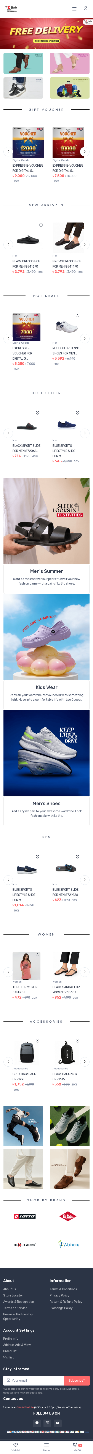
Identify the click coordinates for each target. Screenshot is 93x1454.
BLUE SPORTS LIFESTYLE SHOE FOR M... (24, 456)
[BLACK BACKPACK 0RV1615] (26, 1058)
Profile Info (10, 1338)
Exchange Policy (61, 1308)
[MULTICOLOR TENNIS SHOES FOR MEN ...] (26, 332)
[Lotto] (25, 1216)
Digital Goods (21, 160)
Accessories (20, 1073)
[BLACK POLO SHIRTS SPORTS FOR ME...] (66, 873)
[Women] (70, 63)
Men (15, 255)
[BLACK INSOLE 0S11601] (66, 1058)
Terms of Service (15, 1308)
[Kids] (23, 88)
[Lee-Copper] (68, 1216)
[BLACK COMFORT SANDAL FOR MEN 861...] (68, 238)
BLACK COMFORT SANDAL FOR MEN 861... (65, 267)
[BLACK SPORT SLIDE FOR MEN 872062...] (66, 430)
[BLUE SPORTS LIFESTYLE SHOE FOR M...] (26, 430)
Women (17, 986)
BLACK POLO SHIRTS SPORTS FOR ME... (64, 900)
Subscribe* (77, 1381)
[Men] (23, 63)
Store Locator (13, 1295)
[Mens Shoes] (46, 758)
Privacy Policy (59, 1295)
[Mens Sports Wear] (46, 642)
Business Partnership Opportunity (18, 1317)
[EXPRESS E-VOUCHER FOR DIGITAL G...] (28, 142)
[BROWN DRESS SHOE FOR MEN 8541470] (28, 238)
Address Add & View (17, 1345)
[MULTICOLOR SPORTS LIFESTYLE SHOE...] (66, 332)
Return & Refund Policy (66, 1302)
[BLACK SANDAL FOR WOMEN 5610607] (26, 971)
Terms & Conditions (63, 1289)
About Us (9, 1289)
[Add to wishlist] (41, 130)
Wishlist (8, 1357)
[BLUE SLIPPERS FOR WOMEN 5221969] (66, 971)
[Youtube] (58, 1423)
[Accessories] (70, 88)
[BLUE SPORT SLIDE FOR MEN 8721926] (26, 873)
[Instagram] (47, 1423)
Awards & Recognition (18, 1302)
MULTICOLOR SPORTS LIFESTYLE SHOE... (66, 359)
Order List (10, 1351)
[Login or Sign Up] (86, 9)
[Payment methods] (46, 1432)
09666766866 (25, 1407)
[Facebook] (37, 1423)
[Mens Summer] (46, 526)
